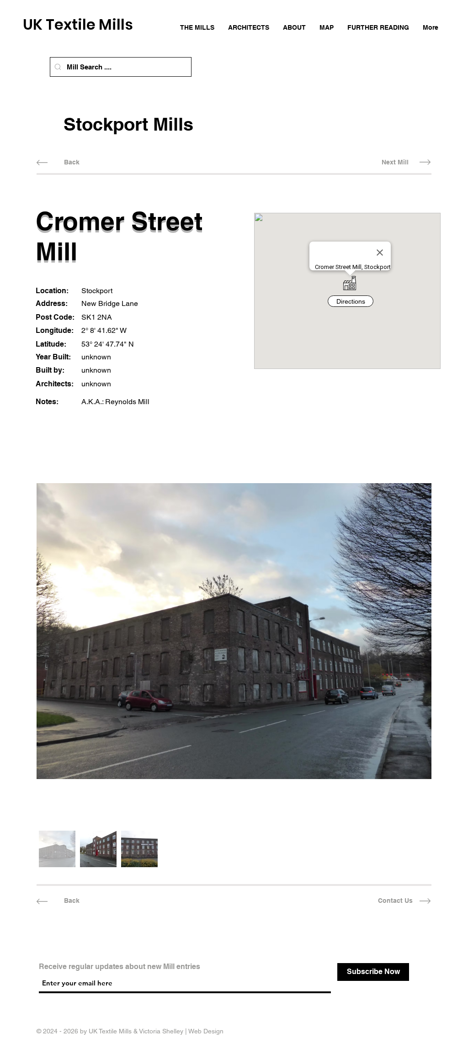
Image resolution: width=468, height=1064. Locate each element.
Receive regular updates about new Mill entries (119, 966)
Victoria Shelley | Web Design (181, 1031)
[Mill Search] (58, 67)
